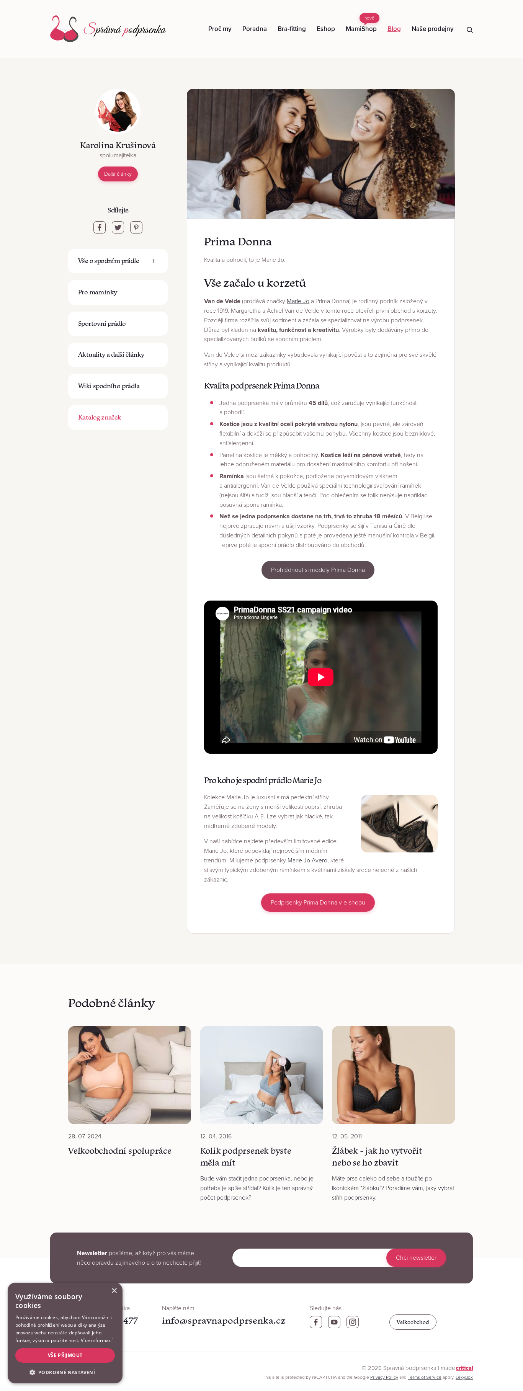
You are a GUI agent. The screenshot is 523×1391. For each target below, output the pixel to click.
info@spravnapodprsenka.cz (223, 1320)
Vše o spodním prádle (108, 260)
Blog (394, 29)
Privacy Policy (384, 1377)
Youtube (334, 1322)
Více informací (97, 1340)
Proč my (220, 29)
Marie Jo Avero (307, 860)
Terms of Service (424, 1377)
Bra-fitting (292, 29)
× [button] (114, 1291)
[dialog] (65, 1333)
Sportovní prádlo (102, 323)
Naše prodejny (433, 29)
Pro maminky (97, 292)
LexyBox (464, 1377)
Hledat (470, 30)
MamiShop (361, 24)
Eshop (326, 29)
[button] (65, 1372)
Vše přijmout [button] (65, 1355)
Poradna (254, 29)
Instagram (352, 1322)
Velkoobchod (413, 1322)
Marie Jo (298, 301)
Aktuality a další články (111, 354)
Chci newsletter (416, 1258)
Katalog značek (99, 417)
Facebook (316, 1322)
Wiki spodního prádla (108, 386)
